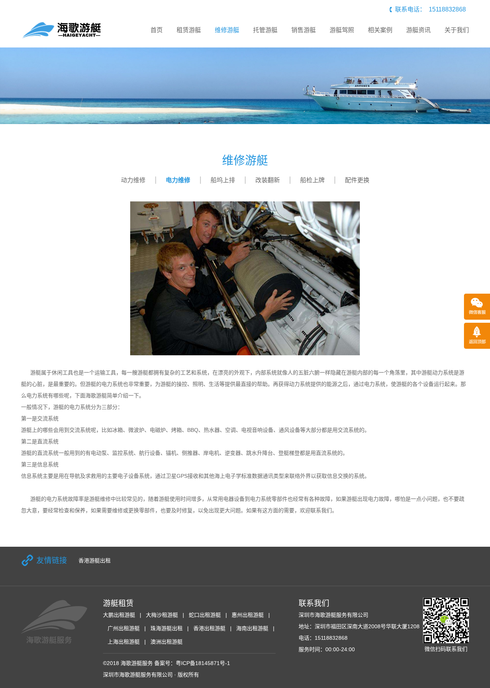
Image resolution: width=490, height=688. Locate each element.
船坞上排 (223, 180)
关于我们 (456, 30)
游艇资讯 (418, 30)
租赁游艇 (188, 30)
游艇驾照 (342, 30)
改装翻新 (267, 180)
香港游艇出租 (94, 560)
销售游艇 (303, 30)
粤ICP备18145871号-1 (203, 663)
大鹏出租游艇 (119, 615)
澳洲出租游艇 (166, 642)
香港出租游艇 (209, 628)
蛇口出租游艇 (205, 615)
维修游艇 (227, 30)
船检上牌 (312, 180)
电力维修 (178, 180)
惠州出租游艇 (248, 615)
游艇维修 (100, 499)
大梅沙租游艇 (162, 615)
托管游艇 (265, 30)
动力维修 (133, 180)
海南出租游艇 (252, 628)
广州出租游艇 (124, 628)
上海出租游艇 (124, 642)
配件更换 (357, 180)
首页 (156, 30)
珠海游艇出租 (166, 628)
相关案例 (380, 30)
